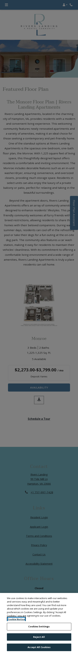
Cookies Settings (39, 626)
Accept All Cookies (39, 647)
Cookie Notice (16, 619)
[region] (39, 623)
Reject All (39, 637)
